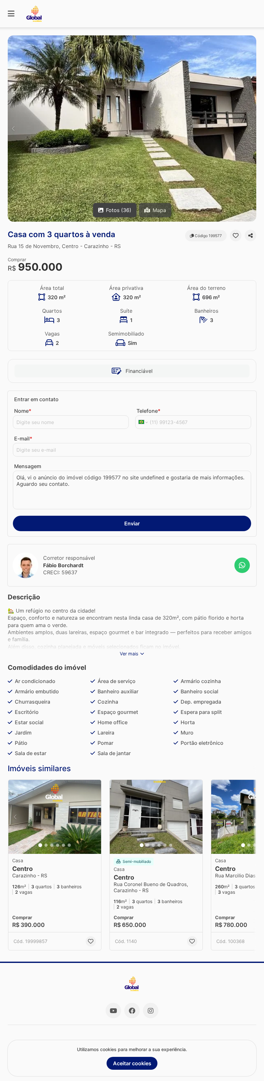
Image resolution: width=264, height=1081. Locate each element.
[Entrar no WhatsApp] (242, 565)
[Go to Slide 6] (69, 845)
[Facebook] (132, 1010)
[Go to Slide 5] (63, 845)
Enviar (132, 523)
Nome (22, 411)
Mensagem (27, 466)
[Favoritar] (235, 235)
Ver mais (129, 653)
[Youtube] (113, 1010)
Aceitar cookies (132, 1063)
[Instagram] (150, 1010)
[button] (132, 128)
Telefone (148, 411)
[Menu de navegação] (11, 13)
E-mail (23, 438)
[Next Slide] (250, 128)
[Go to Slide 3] (51, 845)
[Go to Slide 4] (57, 845)
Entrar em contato (36, 399)
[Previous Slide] (13, 128)
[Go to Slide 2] (46, 845)
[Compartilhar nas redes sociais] (250, 235)
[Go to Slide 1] (40, 845)
